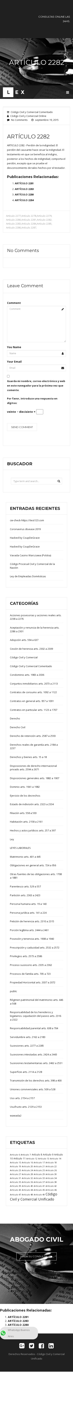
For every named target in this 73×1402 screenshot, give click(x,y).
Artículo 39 (15, 1185)
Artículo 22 (51, 1166)
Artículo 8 (37, 1154)
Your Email (14, 361)
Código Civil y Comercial (24, 657)
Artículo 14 (55, 1158)
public (13, 991)
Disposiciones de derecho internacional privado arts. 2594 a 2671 (33, 767)
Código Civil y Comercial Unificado (33, 1196)
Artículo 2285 (44, 223)
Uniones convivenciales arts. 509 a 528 (32, 1089)
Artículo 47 (15, 1194)
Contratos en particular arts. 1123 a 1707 (33, 710)
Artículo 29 (39, 1174)
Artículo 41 (39, 1185)
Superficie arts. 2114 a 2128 (26, 1072)
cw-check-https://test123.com (27, 520)
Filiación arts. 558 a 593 (23, 813)
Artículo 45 (39, 1189)
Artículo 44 (27, 1189)
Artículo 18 (51, 1162)
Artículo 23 (15, 1170)
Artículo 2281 (28, 219)
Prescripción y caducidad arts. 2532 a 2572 (34, 947)
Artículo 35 (15, 1182)
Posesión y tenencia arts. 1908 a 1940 (32, 938)
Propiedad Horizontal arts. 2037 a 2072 (32, 982)
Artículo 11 (19, 1158)
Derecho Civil (17, 727)
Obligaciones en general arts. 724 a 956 (33, 865)
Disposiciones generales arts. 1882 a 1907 (34, 778)
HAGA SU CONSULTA (33, 1256)
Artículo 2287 (28, 227)
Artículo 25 (39, 1170)
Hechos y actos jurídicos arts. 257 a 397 (33, 830)
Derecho (15, 718)
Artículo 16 (27, 1162)
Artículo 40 (27, 1185)
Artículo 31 (15, 1178)
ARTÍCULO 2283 (24, 189)
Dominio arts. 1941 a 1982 (25, 787)
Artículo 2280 (13, 219)
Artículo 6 (15, 1154)
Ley (12, 839)
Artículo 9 (48, 1154)
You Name (14, 347)
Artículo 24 (27, 1170)
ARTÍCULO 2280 (24, 194)
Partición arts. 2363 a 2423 (25, 895)
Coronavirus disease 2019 (25, 529)
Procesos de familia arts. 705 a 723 (30, 974)
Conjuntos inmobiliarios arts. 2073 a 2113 (34, 683)
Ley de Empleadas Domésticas (28, 576)
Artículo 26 (51, 1170)
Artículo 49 (39, 1194)
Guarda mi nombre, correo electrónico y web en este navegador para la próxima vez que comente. (36, 385)
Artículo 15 (15, 1162)
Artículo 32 (27, 1178)
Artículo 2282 (44, 219)
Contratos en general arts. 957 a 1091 (32, 701)
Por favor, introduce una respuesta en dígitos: (32, 401)
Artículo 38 (51, 1182)
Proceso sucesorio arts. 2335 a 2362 (31, 965)
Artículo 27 (15, 1174)
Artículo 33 (39, 1178)
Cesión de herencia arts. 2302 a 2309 (31, 648)
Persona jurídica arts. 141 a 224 (28, 912)
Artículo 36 (27, 1182)
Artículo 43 (15, 1189)
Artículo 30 (51, 1174)
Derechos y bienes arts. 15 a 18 (28, 757)
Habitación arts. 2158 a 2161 (26, 821)
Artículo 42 (51, 1185)
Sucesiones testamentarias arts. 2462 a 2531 (36, 1063)
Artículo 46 (51, 1189)
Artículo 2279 (44, 216)
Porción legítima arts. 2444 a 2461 (29, 930)
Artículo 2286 (13, 227)
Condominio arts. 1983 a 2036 (27, 675)
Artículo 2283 (13, 223)
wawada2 (15, 1115)
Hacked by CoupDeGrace (25, 537)
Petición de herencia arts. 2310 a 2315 (32, 921)
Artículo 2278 (28, 216)
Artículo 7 (26, 1154)
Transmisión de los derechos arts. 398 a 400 (36, 1080)
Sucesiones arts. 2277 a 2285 (27, 1045)
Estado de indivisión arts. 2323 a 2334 (32, 804)
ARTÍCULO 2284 (24, 200)
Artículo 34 (51, 1178)
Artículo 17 (39, 1162)
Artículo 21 (39, 1166)
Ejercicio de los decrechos (25, 795)
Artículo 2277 (13, 216)
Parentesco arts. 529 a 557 (25, 886)
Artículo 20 (27, 1166)
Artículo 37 (39, 1182)
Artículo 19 (15, 1166)
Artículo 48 (27, 1194)
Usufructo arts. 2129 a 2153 (26, 1106)
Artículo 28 (27, 1174)
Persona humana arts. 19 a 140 (28, 904)
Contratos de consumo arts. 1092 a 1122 (33, 692)
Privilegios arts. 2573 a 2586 (26, 956)
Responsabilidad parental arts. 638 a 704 (34, 1028)
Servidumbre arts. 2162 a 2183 (27, 1037)
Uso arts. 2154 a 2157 (22, 1098)
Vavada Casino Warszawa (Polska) (30, 555)
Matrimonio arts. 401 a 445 (25, 856)
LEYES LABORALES (20, 848)
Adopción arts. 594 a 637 (24, 640)
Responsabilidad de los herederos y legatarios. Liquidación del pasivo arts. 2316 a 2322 (35, 1015)
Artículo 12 (31, 1158)
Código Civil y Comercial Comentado (32, 112)
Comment (14, 303)
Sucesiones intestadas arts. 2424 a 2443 (33, 1054)
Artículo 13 (43, 1158)
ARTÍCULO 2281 (24, 183)
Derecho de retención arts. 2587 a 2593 (33, 736)
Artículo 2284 (28, 223)
